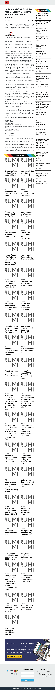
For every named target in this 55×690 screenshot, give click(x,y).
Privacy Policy (48, 676)
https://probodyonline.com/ (15, 130)
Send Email (10, 123)
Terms (43, 676)
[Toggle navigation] (7, 2)
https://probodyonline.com (27, 117)
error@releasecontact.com (25, 144)
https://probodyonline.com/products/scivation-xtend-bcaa (18, 53)
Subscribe (27, 680)
